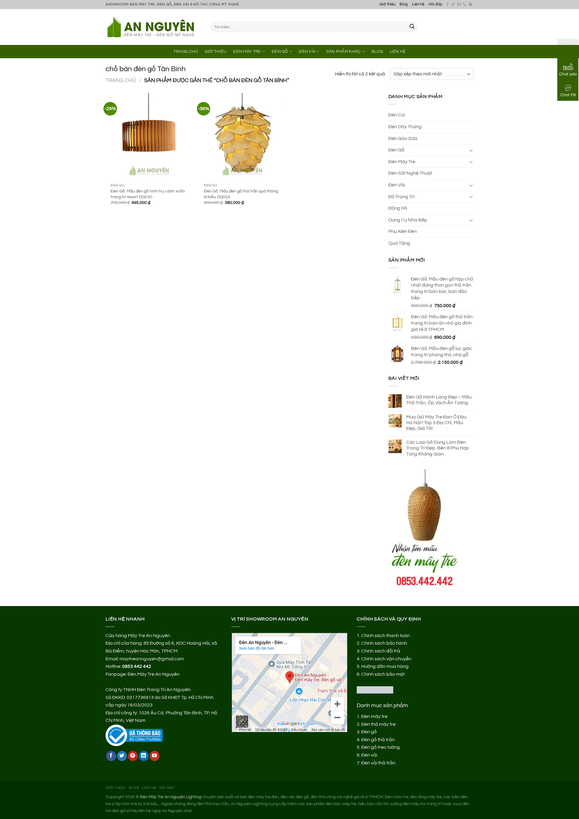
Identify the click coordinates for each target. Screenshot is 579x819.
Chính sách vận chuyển (386, 658)
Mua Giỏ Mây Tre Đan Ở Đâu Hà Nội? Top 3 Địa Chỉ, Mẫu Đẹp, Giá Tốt (436, 422)
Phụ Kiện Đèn (402, 231)
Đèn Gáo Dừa (402, 138)
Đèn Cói (396, 115)
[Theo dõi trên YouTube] (155, 756)
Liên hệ (418, 4)
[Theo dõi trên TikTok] (453, 4)
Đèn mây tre (374, 716)
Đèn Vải (307, 51)
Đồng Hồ (397, 208)
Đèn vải (369, 755)
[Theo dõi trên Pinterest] (470, 4)
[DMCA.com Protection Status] (375, 689)
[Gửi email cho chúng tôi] (459, 4)
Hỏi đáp (435, 4)
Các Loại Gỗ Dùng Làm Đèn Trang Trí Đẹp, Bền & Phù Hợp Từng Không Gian (437, 448)
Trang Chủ (185, 51)
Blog (404, 4)
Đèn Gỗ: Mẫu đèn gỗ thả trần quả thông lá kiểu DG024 (241, 194)
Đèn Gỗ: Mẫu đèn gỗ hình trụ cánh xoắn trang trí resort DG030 (148, 194)
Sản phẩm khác (343, 51)
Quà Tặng (399, 243)
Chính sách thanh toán (385, 635)
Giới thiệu (387, 4)
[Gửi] (412, 27)
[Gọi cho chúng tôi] (465, 4)
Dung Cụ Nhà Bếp (407, 219)
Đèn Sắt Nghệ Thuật (410, 173)
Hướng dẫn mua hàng (385, 666)
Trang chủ (121, 80)
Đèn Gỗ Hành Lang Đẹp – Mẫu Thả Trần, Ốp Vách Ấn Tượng (439, 400)
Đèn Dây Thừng (405, 126)
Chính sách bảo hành (384, 643)
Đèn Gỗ (280, 51)
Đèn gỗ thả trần (378, 739)
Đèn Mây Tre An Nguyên (153, 674)
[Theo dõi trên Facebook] (447, 4)
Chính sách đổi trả (380, 651)
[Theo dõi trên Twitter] (122, 756)
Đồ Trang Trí (401, 196)
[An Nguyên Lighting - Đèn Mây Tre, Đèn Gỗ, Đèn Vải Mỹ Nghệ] (154, 27)
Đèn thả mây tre (378, 724)
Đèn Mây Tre (247, 51)
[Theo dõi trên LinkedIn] (144, 756)
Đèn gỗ (369, 731)
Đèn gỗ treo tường (380, 747)
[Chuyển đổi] (471, 150)
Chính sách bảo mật (383, 674)
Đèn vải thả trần (378, 762)
